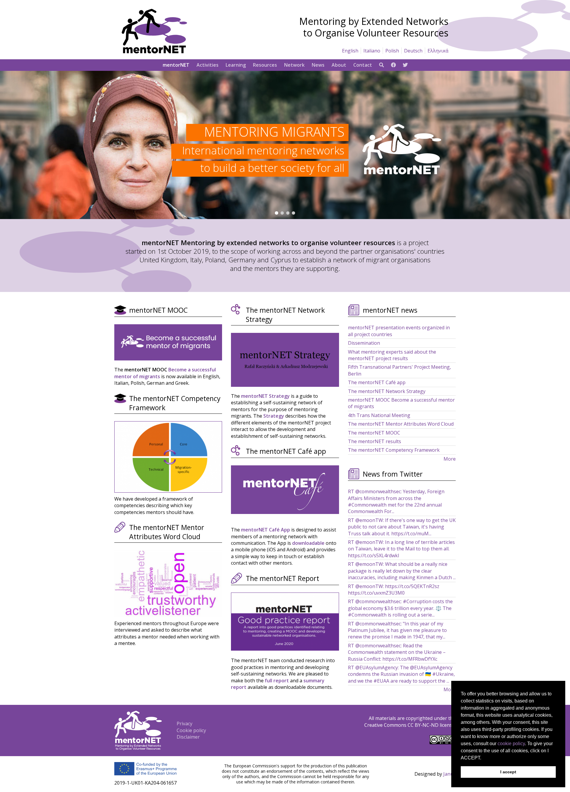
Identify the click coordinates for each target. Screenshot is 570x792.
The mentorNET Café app (377, 382)
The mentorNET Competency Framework (394, 450)
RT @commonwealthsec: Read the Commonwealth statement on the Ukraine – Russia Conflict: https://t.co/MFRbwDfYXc (397, 652)
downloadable (308, 543)
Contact (362, 65)
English (350, 50)
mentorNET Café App (265, 529)
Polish (392, 50)
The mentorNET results (374, 441)
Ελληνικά (438, 50)
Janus (449, 774)
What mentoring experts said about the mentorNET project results (392, 355)
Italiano (371, 50)
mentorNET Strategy (265, 396)
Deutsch (413, 50)
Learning (236, 65)
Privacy (184, 723)
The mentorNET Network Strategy (386, 391)
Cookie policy (191, 730)
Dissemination (364, 343)
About (339, 65)
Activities (207, 65)
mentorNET (176, 65)
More (450, 459)
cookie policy (511, 743)
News (318, 65)
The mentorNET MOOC (374, 432)
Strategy (273, 416)
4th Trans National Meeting (379, 415)
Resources (265, 65)
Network (294, 65)
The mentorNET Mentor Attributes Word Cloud (401, 424)
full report (277, 680)
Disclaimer (188, 737)
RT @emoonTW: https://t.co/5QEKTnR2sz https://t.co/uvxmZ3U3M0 (393, 589)
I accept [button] (508, 771)
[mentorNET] (154, 51)
